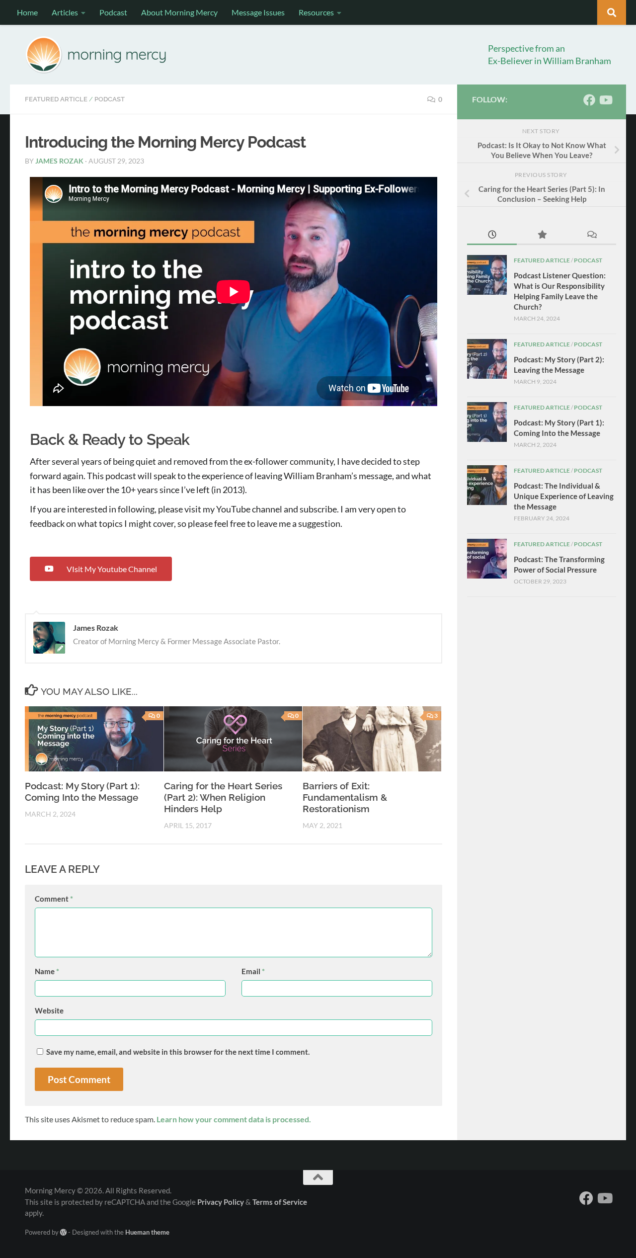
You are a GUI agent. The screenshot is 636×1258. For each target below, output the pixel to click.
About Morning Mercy (179, 12)
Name (47, 971)
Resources (316, 12)
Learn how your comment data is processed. (234, 1119)
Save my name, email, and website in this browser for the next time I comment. (178, 1051)
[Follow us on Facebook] (589, 100)
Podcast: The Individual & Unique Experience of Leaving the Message (564, 496)
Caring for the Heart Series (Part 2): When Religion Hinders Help (223, 797)
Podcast (113, 12)
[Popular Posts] (541, 235)
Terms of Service (279, 1201)
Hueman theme (147, 1232)
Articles (65, 12)
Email (253, 971)
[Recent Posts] (492, 235)
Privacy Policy (220, 1201)
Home (27, 12)
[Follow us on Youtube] (605, 100)
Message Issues (258, 12)
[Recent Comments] (591, 235)
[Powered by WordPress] (63, 1233)
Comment (54, 898)
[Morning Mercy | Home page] (96, 55)
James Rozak (59, 161)
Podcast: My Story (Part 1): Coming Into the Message (82, 791)
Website (49, 1010)
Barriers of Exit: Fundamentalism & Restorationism (345, 797)
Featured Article (56, 99)
